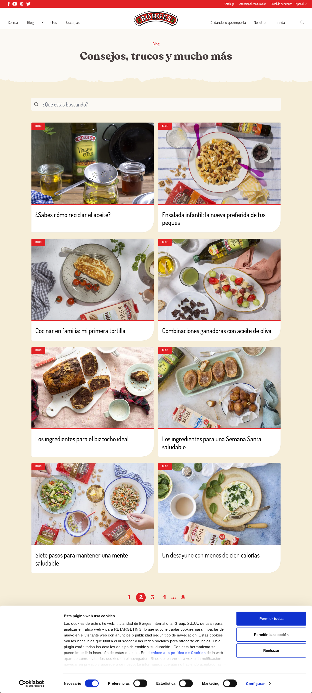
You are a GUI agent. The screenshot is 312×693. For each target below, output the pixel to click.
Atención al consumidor (252, 4)
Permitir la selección (271, 634)
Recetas (13, 22)
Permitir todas (271, 618)
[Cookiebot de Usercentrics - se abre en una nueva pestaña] (31, 683)
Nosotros (260, 22)
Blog (30, 22)
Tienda (280, 22)
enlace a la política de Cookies (178, 653)
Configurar (255, 683)
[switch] (140, 683)
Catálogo (229, 4)
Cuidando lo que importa (228, 22)
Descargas (72, 22)
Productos (49, 22)
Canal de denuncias (281, 4)
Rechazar (271, 650)
